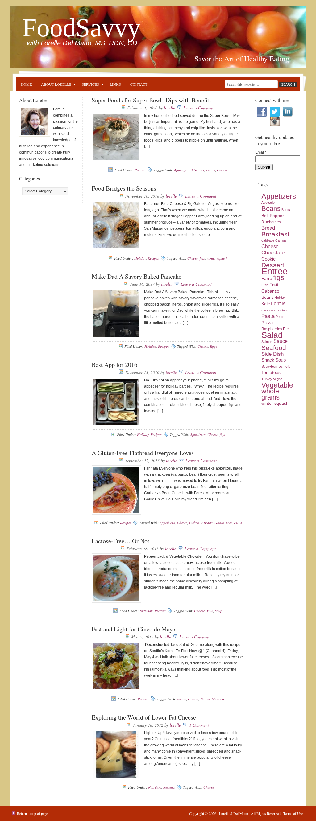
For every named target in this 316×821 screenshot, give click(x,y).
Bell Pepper (272, 215)
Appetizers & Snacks (189, 169)
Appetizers (198, 434)
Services (88, 85)
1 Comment (199, 725)
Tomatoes (271, 372)
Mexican (218, 698)
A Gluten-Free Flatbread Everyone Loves (143, 453)
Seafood (273, 347)
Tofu (287, 366)
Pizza (238, 522)
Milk (209, 610)
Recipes (140, 169)
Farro (266, 278)
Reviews (169, 787)
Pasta (268, 316)
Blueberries (271, 222)
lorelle (169, 108)
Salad (272, 335)
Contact (138, 84)
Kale (265, 304)
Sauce (280, 341)
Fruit (273, 284)
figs (202, 258)
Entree (205, 698)
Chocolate (273, 253)
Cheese (222, 169)
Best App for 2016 (114, 364)
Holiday (140, 258)
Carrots (281, 240)
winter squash (217, 258)
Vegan (277, 379)
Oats (284, 310)
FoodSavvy (81, 27)
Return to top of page (32, 813)
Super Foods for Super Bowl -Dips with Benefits (152, 100)
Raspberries (271, 329)
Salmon (266, 341)
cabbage (267, 240)
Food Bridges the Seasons (124, 188)
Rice (287, 329)
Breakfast (275, 234)
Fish (264, 285)
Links (115, 84)
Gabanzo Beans (201, 522)
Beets (285, 209)
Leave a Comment (198, 108)
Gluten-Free (223, 522)
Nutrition (146, 610)
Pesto (280, 316)
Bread (268, 228)
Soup (218, 610)
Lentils (278, 303)
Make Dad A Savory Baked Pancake (136, 276)
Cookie (268, 259)
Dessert (272, 265)
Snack (267, 360)
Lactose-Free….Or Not (120, 541)
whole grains (270, 394)
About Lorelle (53, 85)
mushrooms (270, 310)
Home (26, 84)
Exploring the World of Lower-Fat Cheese (144, 717)
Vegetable (277, 385)
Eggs (213, 346)
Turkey (266, 379)
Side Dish (272, 354)
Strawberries (272, 366)
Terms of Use (293, 813)
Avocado (268, 202)
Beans (210, 169)
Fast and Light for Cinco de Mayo (133, 629)
